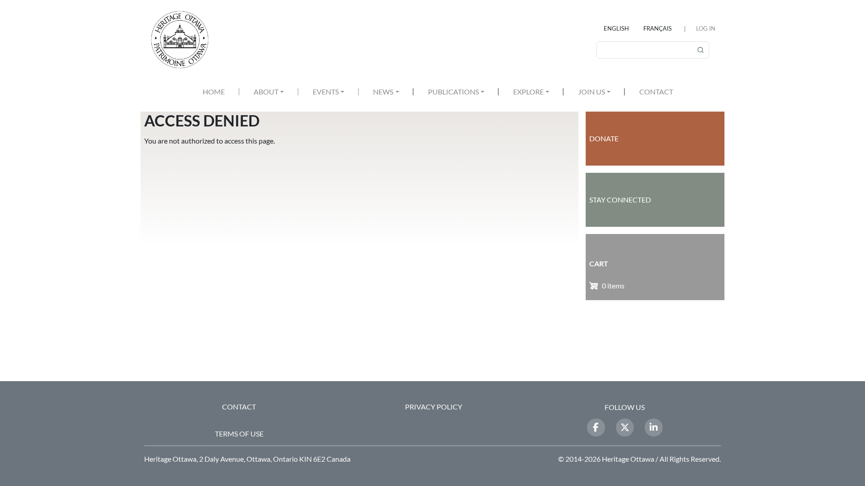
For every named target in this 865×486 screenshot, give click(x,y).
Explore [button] (528, 91)
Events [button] (326, 91)
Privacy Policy (433, 406)
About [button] (266, 91)
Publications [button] (453, 91)
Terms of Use (239, 433)
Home (214, 91)
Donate (604, 138)
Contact (656, 91)
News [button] (383, 91)
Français (657, 28)
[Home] (183, 39)
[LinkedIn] (654, 427)
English (616, 28)
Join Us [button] (591, 91)
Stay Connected (620, 199)
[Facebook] (596, 427)
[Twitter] (625, 427)
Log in (705, 28)
